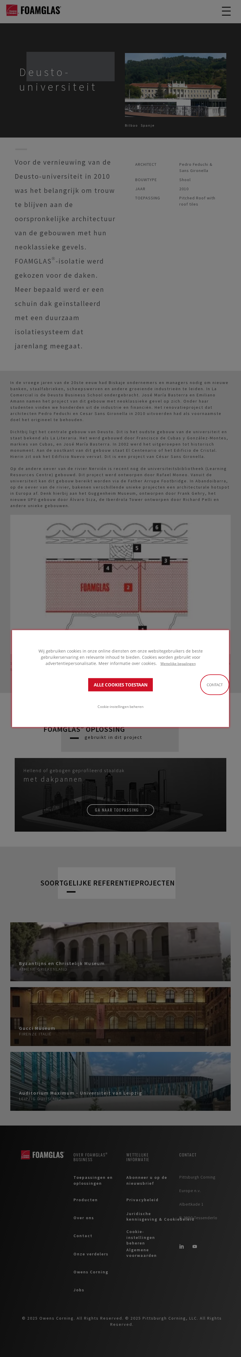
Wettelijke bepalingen (178, 663)
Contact (215, 684)
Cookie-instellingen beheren (120, 706)
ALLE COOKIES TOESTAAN (121, 684)
